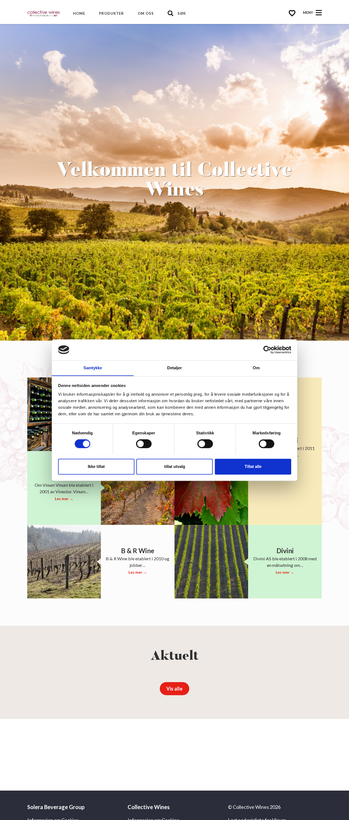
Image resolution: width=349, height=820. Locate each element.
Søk (181, 13)
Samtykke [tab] (92, 367)
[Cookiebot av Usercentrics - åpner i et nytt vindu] (267, 350)
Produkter (111, 13)
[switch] (144, 443)
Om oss (146, 13)
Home (79, 13)
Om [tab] (256, 367)
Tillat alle (253, 466)
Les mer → (64, 498)
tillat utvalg (174, 466)
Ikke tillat (96, 466)
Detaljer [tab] (174, 367)
